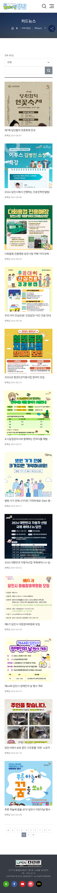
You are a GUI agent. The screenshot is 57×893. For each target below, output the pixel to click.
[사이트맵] (51, 6)
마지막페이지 (33, 834)
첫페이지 (8, 830)
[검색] (44, 6)
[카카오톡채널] (39, 884)
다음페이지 (28, 834)
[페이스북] (14, 884)
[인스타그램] (31, 884)
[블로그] (6, 884)
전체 (9, 62)
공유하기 (51, 28)
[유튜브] (22, 884)
